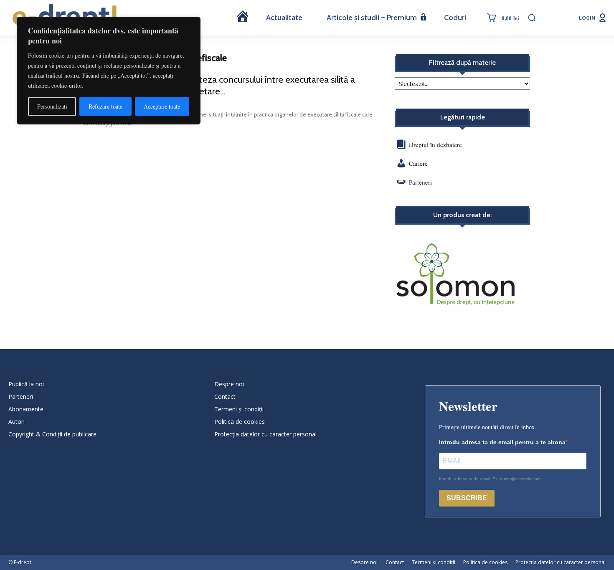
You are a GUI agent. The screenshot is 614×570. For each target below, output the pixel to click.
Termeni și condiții (239, 409)
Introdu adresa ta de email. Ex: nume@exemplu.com (489, 478)
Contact (225, 396)
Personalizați (52, 106)
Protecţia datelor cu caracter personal (265, 434)
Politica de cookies (239, 422)
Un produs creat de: (462, 215)
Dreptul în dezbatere (434, 144)
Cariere (418, 163)
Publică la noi (26, 384)
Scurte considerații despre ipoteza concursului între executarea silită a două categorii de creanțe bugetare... (219, 85)
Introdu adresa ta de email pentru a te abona (502, 442)
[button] (532, 17)
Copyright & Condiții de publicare (52, 434)
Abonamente (25, 409)
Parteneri (420, 182)
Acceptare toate (162, 106)
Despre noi (229, 384)
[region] (108, 70)
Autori (16, 422)
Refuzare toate (105, 106)
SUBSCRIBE (467, 498)
